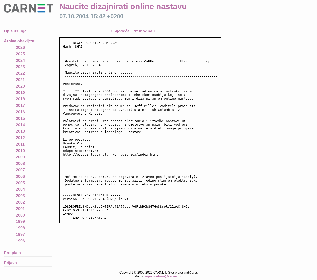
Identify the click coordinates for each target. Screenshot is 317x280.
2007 (20, 170)
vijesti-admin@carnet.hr (163, 276)
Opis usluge (15, 31)
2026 (20, 47)
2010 (20, 151)
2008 (20, 163)
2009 (20, 157)
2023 (20, 67)
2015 (20, 118)
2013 (20, 131)
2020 (20, 86)
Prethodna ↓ (143, 31)
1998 (20, 228)
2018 (20, 99)
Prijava (10, 263)
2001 (20, 209)
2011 (20, 144)
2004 (20, 189)
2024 (20, 60)
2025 (20, 54)
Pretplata (12, 253)
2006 (20, 176)
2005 (20, 183)
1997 (20, 234)
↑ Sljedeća (120, 31)
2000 (20, 215)
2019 (20, 93)
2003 (20, 196)
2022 (20, 73)
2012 (20, 138)
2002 (20, 202)
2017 (20, 105)
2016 (20, 112)
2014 (20, 125)
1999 (20, 221)
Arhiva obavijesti (19, 41)
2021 (20, 80)
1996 (20, 241)
